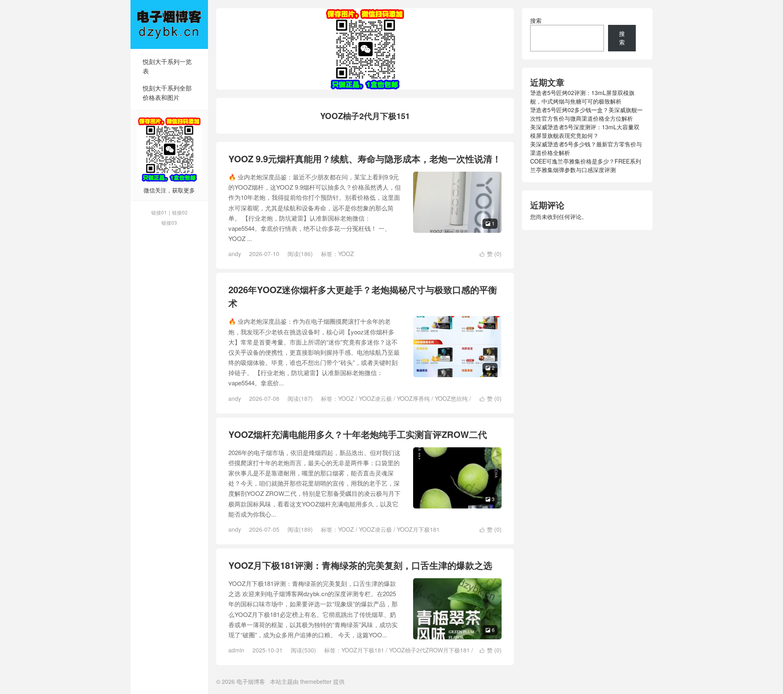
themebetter (316, 681)
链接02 (180, 212)
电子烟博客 (169, 24)
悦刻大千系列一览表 (167, 66)
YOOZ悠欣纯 (451, 398)
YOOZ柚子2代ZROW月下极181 (429, 650)
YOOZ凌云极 (375, 398)
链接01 (159, 212)
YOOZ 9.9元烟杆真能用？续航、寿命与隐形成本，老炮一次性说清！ (364, 158)
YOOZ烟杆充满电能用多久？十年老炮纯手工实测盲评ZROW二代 (357, 434)
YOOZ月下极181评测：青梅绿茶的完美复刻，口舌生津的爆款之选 (360, 565)
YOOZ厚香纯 (413, 398)
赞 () (491, 254)
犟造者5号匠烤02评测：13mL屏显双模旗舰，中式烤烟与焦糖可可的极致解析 (582, 96)
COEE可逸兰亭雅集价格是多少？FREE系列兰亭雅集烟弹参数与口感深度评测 (585, 165)
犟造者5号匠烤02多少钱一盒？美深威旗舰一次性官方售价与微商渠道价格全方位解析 (586, 114)
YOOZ (346, 254)
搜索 (536, 20)
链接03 (169, 222)
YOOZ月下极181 (418, 529)
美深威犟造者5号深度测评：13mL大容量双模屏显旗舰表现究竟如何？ (584, 131)
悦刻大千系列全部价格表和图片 (167, 93)
